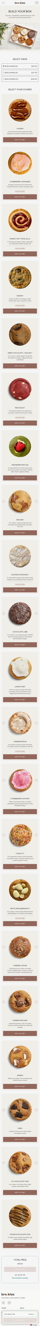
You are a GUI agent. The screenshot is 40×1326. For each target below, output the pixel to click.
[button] (3, 2)
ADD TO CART (20, 140)
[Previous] (3, 501)
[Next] (36, 501)
